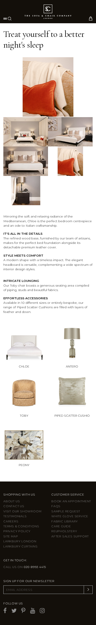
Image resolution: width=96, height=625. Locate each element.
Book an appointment (71, 501)
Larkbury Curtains (20, 546)
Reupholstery (64, 531)
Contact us (13, 506)
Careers (11, 521)
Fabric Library (64, 521)
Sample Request (65, 511)
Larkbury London (19, 541)
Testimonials (15, 516)
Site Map (10, 536)
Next (88, 84)
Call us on (24, 567)
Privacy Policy (17, 531)
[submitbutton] (88, 589)
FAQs (56, 506)
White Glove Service (69, 516)
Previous (7, 84)
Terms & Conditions (21, 526)
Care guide (61, 526)
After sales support (70, 536)
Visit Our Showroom (22, 511)
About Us (11, 501)
